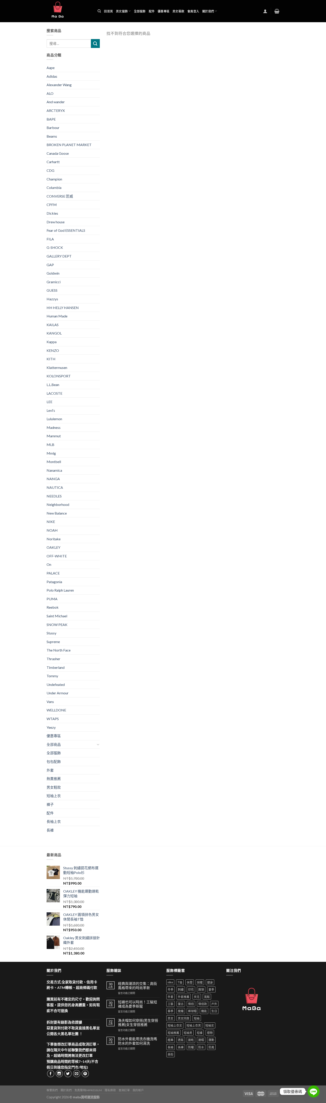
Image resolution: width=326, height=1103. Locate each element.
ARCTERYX (56, 110)
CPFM (52, 204)
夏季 (211, 989)
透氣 (181, 1040)
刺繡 (181, 989)
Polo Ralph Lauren (60, 590)
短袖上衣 (54, 796)
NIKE (51, 521)
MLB (50, 444)
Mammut (54, 436)
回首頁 (108, 11)
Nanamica (54, 470)
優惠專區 (163, 11)
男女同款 (183, 1018)
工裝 (170, 1004)
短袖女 (209, 1025)
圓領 (201, 989)
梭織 (181, 1011)
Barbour (53, 127)
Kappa (52, 342)
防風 (211, 1047)
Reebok (53, 607)
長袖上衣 (54, 821)
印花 (191, 989)
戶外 (214, 1004)
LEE (49, 402)
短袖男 (188, 1032)
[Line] (314, 1091)
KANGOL (54, 333)
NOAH (52, 530)
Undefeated (56, 684)
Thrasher (53, 659)
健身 (210, 982)
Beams (52, 136)
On (49, 564)
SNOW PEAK (57, 624)
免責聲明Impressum (88, 1090)
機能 (204, 1011)
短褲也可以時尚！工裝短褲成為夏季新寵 (137, 1004)
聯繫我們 (52, 1090)
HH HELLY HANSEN (63, 307)
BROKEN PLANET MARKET (69, 145)
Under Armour (58, 693)
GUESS (52, 290)
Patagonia (54, 582)
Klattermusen (57, 367)
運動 (211, 1040)
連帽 (201, 1040)
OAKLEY (53, 547)
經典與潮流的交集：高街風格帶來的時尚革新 (137, 985)
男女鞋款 (178, 11)
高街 (170, 1054)
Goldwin (53, 273)
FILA (50, 239)
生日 (214, 1011)
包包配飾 (54, 761)
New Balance (57, 513)
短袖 (197, 1018)
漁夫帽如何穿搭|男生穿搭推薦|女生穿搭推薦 (138, 1022)
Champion (54, 179)
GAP (50, 265)
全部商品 (54, 744)
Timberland (56, 667)
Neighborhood (58, 504)
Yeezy (51, 727)
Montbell (54, 461)
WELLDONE (56, 710)
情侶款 (202, 1004)
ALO (50, 93)
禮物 (210, 1032)
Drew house (56, 222)
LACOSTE (54, 393)
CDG (50, 170)
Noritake (54, 539)
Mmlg (51, 453)
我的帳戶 (138, 1090)
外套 (50, 770)
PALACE (53, 573)
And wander (56, 102)
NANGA (53, 479)
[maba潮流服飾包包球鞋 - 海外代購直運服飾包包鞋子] (69, 11)
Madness (54, 427)
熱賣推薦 (54, 778)
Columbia (54, 187)
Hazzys (52, 299)
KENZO (53, 350)
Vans (50, 701)
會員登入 (193, 11)
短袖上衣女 (175, 1025)
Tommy (52, 676)
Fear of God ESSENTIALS (66, 230)
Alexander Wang (59, 85)
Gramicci (54, 282)
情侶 (191, 1004)
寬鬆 (207, 996)
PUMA (52, 599)
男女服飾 (122, 11)
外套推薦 (183, 996)
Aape (51, 67)
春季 (170, 1011)
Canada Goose (58, 153)
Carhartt (53, 162)
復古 (181, 1004)
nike (170, 982)
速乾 (191, 1040)
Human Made (57, 316)
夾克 (197, 996)
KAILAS (53, 325)
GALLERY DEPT (59, 256)
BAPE (51, 119)
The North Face (59, 650)
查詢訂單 (124, 1090)
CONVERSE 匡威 (60, 196)
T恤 (179, 982)
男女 (170, 1018)
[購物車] (276, 11)
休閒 (189, 982)
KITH (51, 359)
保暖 (200, 982)
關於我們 (208, 11)
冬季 (170, 989)
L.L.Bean (53, 384)
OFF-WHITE (57, 556)
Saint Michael (57, 616)
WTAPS (53, 719)
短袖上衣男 (194, 1025)
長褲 (50, 830)
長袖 (170, 1047)
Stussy (51, 633)
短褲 (199, 1032)
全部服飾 (140, 11)
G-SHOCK (55, 247)
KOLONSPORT (59, 376)
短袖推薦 (173, 1032)
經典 (170, 1040)
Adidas (52, 76)
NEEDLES (54, 496)
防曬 (191, 1047)
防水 (201, 1047)
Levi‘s (51, 410)
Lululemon (54, 419)
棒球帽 (192, 1011)
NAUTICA (55, 487)
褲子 (50, 804)
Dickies (52, 213)
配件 (152, 11)
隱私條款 (110, 1090)
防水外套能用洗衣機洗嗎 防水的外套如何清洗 (137, 1041)
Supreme (53, 642)
